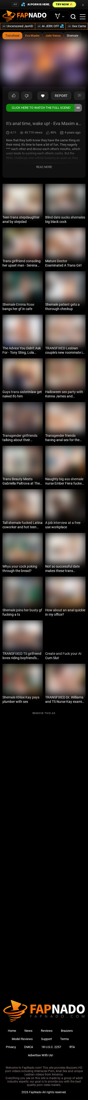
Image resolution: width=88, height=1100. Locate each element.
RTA (72, 1047)
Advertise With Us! (40, 1055)
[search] (73, 16)
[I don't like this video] (26, 96)
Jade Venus (53, 35)
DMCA (28, 1047)
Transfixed (12, 35)
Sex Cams (77, 26)
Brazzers (67, 1031)
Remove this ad (44, 713)
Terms (64, 1039)
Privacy (11, 1047)
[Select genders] (58, 16)
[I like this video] (13, 96)
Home (12, 1031)
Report (61, 96)
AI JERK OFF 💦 (51, 26)
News (28, 1031)
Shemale (72, 35)
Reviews (47, 1031)
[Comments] (79, 96)
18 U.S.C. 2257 (51, 1047)
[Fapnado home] (44, 1022)
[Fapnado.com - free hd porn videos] (24, 16)
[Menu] (83, 16)
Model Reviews (22, 1039)
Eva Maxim (32, 35)
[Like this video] (42, 96)
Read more (44, 167)
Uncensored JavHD (18, 26)
